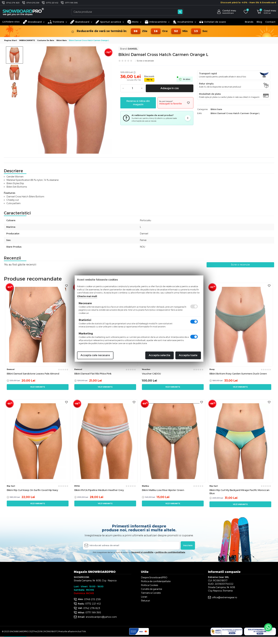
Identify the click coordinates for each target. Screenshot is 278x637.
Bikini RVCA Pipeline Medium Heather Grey (99, 490)
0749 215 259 (32, 2)
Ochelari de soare (215, 21)
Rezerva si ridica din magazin (138, 103)
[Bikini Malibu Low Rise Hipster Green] (172, 440)
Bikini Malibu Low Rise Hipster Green (163, 490)
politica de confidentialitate (170, 552)
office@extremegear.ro (224, 597)
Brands (249, 21)
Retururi (145, 600)
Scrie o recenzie (145, 61)
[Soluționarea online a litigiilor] (260, 632)
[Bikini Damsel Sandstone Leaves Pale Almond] (37, 324)
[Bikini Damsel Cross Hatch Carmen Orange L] (72, 99)
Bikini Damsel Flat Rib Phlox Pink (92, 373)
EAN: (199, 113)
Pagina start (10, 40)
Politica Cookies (149, 585)
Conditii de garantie (151, 589)
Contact (270, 21)
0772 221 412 (52, 2)
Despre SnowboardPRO (154, 577)
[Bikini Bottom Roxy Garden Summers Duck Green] (240, 324)
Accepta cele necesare (95, 355)
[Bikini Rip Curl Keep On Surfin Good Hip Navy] (37, 440)
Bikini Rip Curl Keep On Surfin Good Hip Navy (32, 490)
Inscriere (187, 545)
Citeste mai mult (87, 296)
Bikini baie (61, 40)
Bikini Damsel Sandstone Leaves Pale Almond (33, 373)
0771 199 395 (71, 2)
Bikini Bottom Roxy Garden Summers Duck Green (238, 373)
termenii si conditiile (142, 552)
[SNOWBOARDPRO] (23, 11)
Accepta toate (188, 355)
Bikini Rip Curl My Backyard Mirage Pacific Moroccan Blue (239, 492)
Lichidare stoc (11, 21)
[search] (180, 11)
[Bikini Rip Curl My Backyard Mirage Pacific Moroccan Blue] (240, 440)
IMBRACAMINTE (27, 40)
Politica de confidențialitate (156, 581)
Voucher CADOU (151, 373)
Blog (259, 21)
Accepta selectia (159, 355)
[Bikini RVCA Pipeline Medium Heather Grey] (105, 440)
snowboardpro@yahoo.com (101, 616)
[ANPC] (226, 632)
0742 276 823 (13, 2)
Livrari (144, 596)
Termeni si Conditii (151, 592)
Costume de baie (45, 40)
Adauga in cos (170, 88)
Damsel (133, 48)
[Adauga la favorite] (188, 103)
